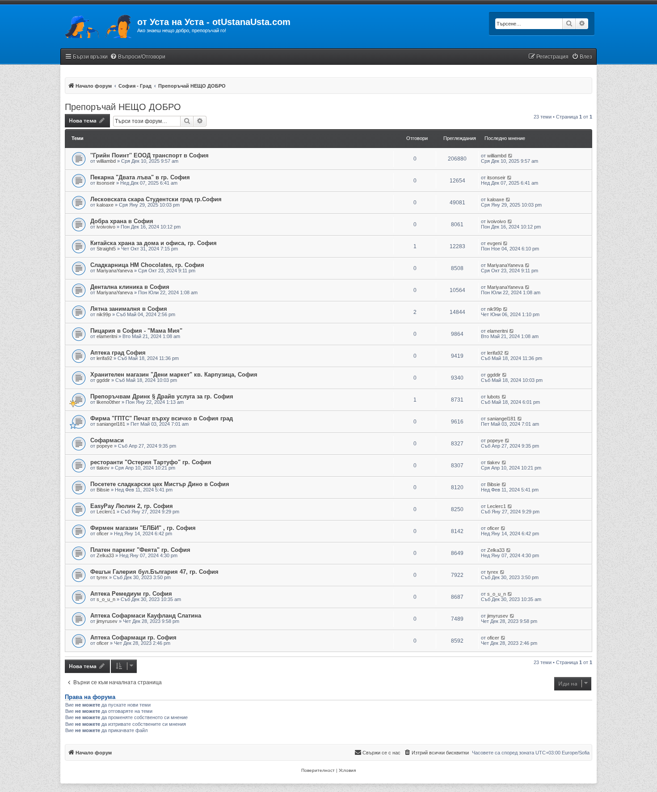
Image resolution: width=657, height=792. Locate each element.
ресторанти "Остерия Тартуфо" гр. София (150, 462)
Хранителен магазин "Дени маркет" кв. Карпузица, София (173, 374)
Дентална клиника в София (129, 287)
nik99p (104, 314)
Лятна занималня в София (128, 308)
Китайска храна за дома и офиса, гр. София (153, 243)
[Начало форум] (98, 24)
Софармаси (107, 440)
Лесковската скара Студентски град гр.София (156, 199)
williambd (106, 161)
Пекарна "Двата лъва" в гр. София (140, 177)
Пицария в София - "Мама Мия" (136, 330)
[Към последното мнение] (511, 155)
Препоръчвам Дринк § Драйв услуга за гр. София (161, 396)
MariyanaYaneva (115, 270)
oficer (103, 533)
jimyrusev (107, 621)
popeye (105, 446)
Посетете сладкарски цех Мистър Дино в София (159, 484)
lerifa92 (104, 358)
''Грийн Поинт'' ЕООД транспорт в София (149, 155)
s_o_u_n (106, 599)
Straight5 (106, 248)
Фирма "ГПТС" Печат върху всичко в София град (161, 418)
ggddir (103, 380)
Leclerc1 (106, 511)
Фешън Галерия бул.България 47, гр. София (154, 571)
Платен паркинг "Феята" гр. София (140, 549)
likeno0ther (108, 402)
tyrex (102, 577)
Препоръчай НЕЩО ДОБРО (123, 107)
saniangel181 (111, 424)
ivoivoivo (106, 226)
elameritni (107, 336)
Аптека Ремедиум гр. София (131, 593)
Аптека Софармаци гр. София (133, 637)
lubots (493, 396)
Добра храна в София (121, 221)
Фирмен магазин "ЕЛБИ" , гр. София (143, 528)
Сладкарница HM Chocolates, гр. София (147, 265)
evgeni (494, 243)
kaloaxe (105, 205)
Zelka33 (105, 555)
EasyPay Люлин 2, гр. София (131, 506)
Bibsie (103, 489)
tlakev (103, 467)
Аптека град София (118, 352)
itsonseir (106, 183)
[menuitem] (137, 57)
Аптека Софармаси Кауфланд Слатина (145, 615)
